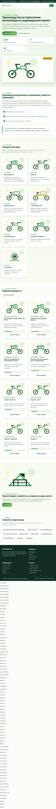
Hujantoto (2, 631)
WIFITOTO (2, 692)
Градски (31, 554)
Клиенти (4, 570)
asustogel (2, 640)
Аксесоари (32, 559)
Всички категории (9, 295)
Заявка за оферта (15, 334)
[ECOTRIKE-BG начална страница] (8, 5)
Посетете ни (7, 504)
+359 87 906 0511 (33, 568)
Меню (51, 5)
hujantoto (2, 629)
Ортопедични (32, 552)
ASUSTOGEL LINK (4, 792)
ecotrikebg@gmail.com (34, 1)
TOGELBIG (2, 715)
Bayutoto (2, 620)
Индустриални (33, 556)
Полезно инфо (6, 565)
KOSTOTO (2, 726)
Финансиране (5, 568)
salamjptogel (3, 637)
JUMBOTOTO (3, 686)
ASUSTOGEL (3, 583)
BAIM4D (2, 680)
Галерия (4, 572)
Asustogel (2, 611)
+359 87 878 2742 (24, 1)
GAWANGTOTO (4, 652)
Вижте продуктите (24, 33)
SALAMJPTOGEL (4, 585)
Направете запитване (10, 33)
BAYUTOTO (3, 623)
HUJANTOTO (3, 626)
